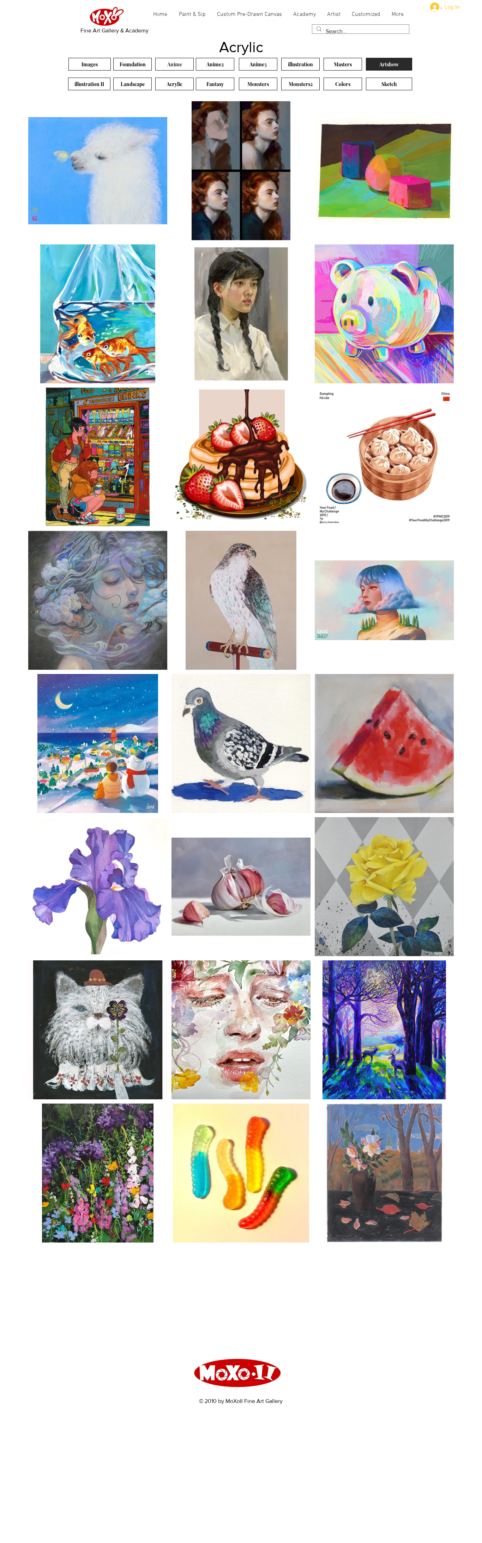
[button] (441, 8)
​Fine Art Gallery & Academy (114, 31)
